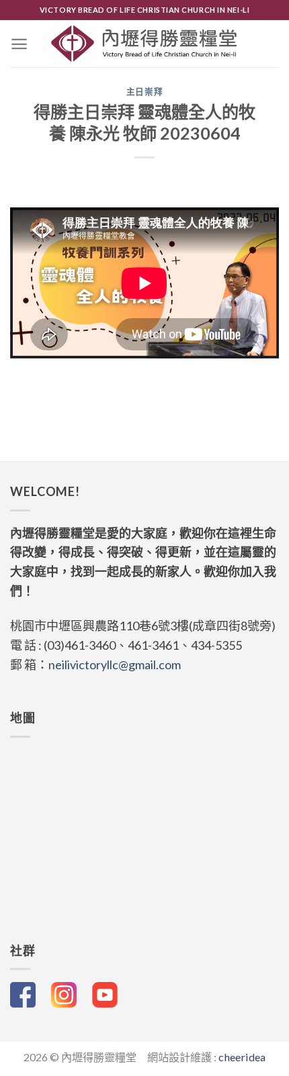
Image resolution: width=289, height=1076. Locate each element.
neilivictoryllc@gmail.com (114, 664)
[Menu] (19, 44)
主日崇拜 (144, 92)
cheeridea (241, 1056)
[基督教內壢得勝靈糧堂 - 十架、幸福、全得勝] (145, 43)
